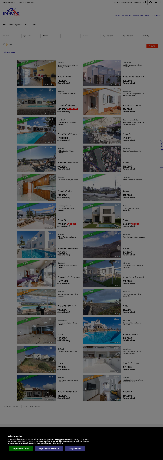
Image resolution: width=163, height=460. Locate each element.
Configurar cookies (75, 449)
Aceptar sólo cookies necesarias (49, 449)
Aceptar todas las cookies (21, 449)
